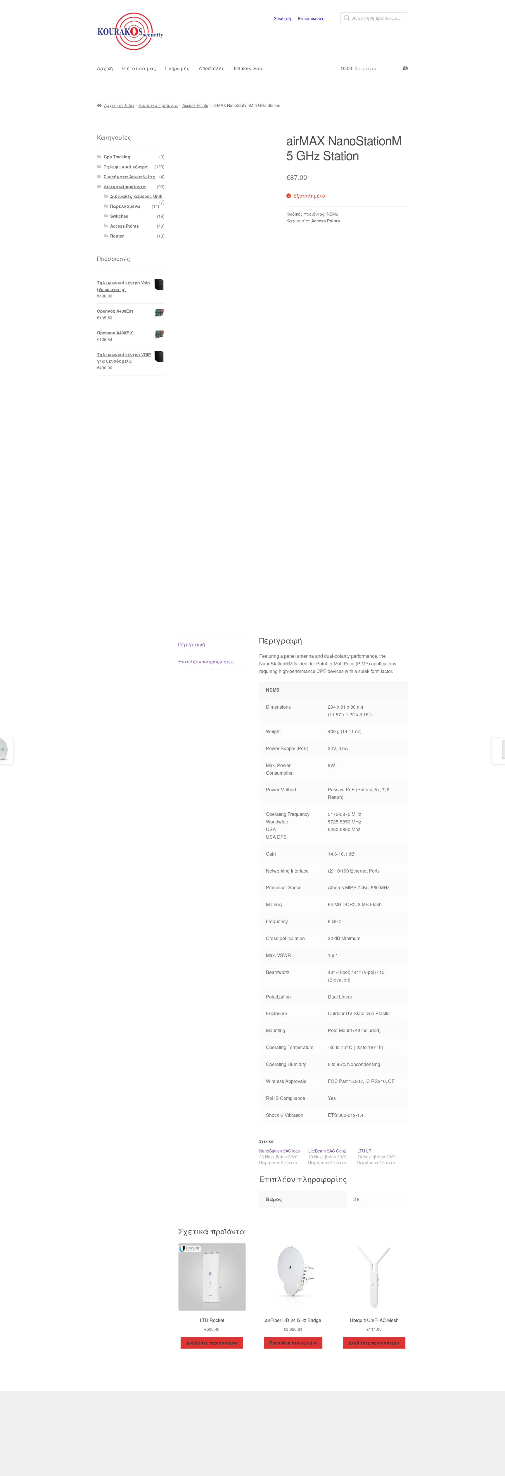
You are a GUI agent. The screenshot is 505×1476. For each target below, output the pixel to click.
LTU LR (364, 1151)
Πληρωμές (177, 68)
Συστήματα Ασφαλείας (129, 176)
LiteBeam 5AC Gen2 (327, 1151)
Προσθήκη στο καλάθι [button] (293, 1343)
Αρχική (105, 68)
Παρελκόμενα (125, 206)
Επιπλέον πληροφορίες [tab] (206, 661)
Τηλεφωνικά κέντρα (126, 166)
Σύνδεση (282, 18)
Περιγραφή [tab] (191, 644)
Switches (119, 216)
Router (117, 236)
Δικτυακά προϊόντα (158, 105)
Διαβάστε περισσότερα (211, 1343)
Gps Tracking (117, 157)
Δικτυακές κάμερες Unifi (136, 196)
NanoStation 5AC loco (279, 1151)
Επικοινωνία (310, 18)
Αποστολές (211, 68)
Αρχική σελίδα (119, 105)
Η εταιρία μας (139, 68)
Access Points (195, 105)
